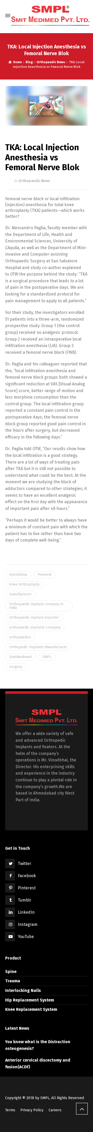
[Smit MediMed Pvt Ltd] (50, 16)
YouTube (26, 936)
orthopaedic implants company (35, 627)
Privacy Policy (31, 1110)
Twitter (24, 863)
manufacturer (20, 594)
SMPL (46, 657)
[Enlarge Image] (46, 106)
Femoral (45, 574)
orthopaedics (20, 637)
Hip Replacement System (29, 1000)
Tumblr (24, 900)
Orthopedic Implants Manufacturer (38, 647)
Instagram (27, 924)
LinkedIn (26, 912)
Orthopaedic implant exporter (34, 617)
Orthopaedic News (34, 181)
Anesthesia (18, 574)
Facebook (27, 875)
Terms (10, 1110)
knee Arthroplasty (24, 584)
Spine (11, 971)
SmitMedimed (20, 657)
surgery (15, 667)
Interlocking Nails (23, 990)
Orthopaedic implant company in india (36, 606)
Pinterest (27, 887)
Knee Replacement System (31, 1009)
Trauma (12, 980)
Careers (55, 1110)
